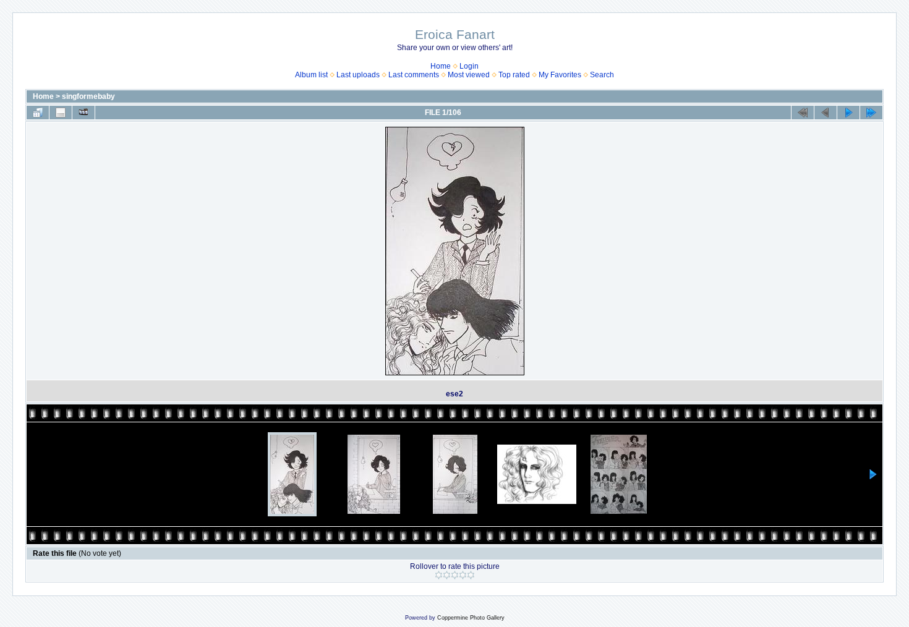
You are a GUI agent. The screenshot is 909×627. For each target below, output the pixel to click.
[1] (439, 575)
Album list (311, 74)
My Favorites (560, 74)
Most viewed (469, 74)
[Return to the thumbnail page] (38, 112)
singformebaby (88, 96)
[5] (471, 575)
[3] (455, 575)
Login (469, 66)
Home (440, 66)
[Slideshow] (83, 112)
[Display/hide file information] (60, 112)
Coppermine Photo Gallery (471, 618)
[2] (447, 575)
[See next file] (848, 112)
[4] (463, 575)
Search (602, 74)
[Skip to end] (871, 112)
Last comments (413, 74)
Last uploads (358, 74)
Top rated (514, 74)
